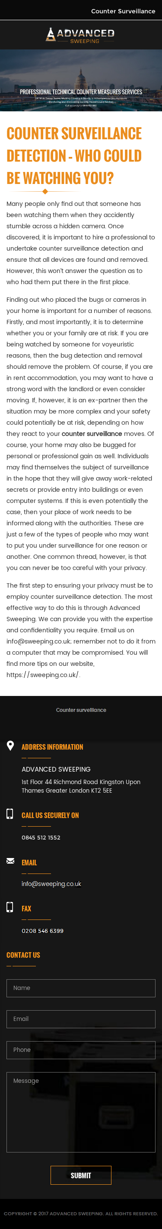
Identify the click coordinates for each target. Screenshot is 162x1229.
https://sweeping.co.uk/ (42, 675)
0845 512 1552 (41, 837)
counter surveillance (69, 249)
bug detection (81, 356)
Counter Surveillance (123, 11)
